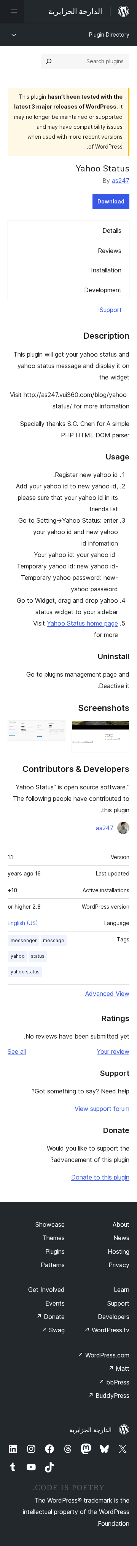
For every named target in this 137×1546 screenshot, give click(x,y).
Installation (106, 270)
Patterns (53, 1265)
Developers (113, 1316)
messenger (24, 940)
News (121, 1238)
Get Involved (46, 1289)
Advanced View (107, 993)
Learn (121, 1289)
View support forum (102, 1108)
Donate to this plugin (100, 1177)
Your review (113, 1051)
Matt (118, 1368)
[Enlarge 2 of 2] (55, 731)
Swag (53, 1330)
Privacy (118, 1265)
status (38, 956)
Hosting (118, 1251)
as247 (120, 180)
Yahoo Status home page (82, 623)
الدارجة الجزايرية (90, 1430)
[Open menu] (12, 11)
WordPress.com (103, 1355)
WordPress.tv (106, 1330)
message (53, 940)
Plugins (55, 1251)
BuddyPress (108, 1395)
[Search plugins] (48, 61)
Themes (53, 1238)
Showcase (50, 1224)
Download (110, 201)
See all (17, 1051)
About (121, 1224)
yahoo (18, 956)
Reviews (109, 250)
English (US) (23, 923)
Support (111, 310)
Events (55, 1303)
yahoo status (25, 972)
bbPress (114, 1382)
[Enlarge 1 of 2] (119, 731)
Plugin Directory (109, 34)
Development (102, 290)
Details (111, 230)
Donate (50, 1316)
